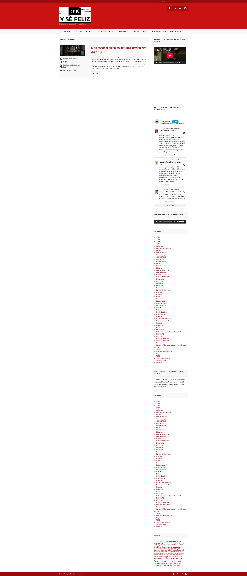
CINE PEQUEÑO (161, 253)
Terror (162, 563)
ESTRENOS (159, 286)
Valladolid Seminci (162, 360)
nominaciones (179, 554)
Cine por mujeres (161, 255)
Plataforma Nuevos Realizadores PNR (168, 332)
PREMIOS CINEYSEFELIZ (105, 31)
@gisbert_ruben (164, 135)
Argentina (169, 542)
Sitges (158, 354)
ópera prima (176, 565)
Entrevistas (160, 279)
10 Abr (161, 164)
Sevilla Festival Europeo (164, 351)
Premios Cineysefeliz (163, 338)
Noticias (159, 323)
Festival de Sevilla (158, 553)
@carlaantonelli (164, 133)
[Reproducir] (157, 62)
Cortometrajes (161, 261)
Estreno (167, 550)
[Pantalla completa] (183, 62)
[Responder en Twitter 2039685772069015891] (160, 201)
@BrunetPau (163, 169)
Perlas (180, 556)
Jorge (65, 62)
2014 (158, 239)
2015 (158, 242)
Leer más (96, 73)
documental (174, 547)
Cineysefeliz (163, 546)
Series (158, 349)
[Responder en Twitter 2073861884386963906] (160, 155)
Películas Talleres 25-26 (158, 31)
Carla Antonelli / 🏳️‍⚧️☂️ (167, 130)
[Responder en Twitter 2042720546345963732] (160, 184)
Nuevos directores (159, 556)
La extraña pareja (175, 31)
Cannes (158, 250)
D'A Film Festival (161, 266)
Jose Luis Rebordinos (167, 162)
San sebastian (175, 558)
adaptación (157, 542)
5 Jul (171, 133)
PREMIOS (159, 336)
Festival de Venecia (168, 553)
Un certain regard (174, 563)
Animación (163, 542)
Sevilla (179, 561)
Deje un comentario (69, 70)
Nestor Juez (172, 554)
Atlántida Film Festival (163, 248)
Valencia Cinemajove (163, 358)
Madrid (158, 307)
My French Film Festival (164, 318)
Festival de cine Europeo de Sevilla (174, 551)
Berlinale (177, 541)
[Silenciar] (180, 62)
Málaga (158, 310)
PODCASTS (135, 31)
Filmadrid (159, 294)
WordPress (73, 574)
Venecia (159, 362)
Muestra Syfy (160, 314)
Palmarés (175, 556)
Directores (159, 268)
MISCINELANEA (122, 31)
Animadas (159, 246)
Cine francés (180, 544)
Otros (158, 327)
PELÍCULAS (78, 31)
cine (164, 544)
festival (180, 550)
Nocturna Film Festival (163, 321)
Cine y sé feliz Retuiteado (172, 128)
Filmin (158, 297)
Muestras (159, 316)
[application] (170, 55)
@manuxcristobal (165, 167)
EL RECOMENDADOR (163, 277)
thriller (165, 563)
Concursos (160, 259)
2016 (158, 244)
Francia (180, 553)
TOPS (144, 31)
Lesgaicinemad (161, 305)
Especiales (159, 283)
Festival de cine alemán (163, 290)
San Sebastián (160, 343)
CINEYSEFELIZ (65, 31)
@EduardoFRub (171, 141)
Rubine (80, 574)
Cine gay (156, 546)
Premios (163, 559)
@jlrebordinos (178, 162)
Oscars (170, 556)
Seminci (174, 561)
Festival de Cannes (159, 551)
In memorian (160, 299)
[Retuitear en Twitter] (164, 128)
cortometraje (170, 546)
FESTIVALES (89, 31)
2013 (158, 237)
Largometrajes (74, 65)
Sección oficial (163, 561)
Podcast (157, 559)
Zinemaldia (167, 565)
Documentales (161, 272)
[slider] (182, 221)
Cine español (171, 544)
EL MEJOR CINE (161, 275)
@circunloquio (172, 191)
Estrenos (66, 65)
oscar (166, 556)
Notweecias (160, 325)
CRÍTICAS (159, 264)
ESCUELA (159, 281)
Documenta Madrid (162, 270)
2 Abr (179, 191)
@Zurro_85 (175, 167)
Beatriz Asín (164, 191)
